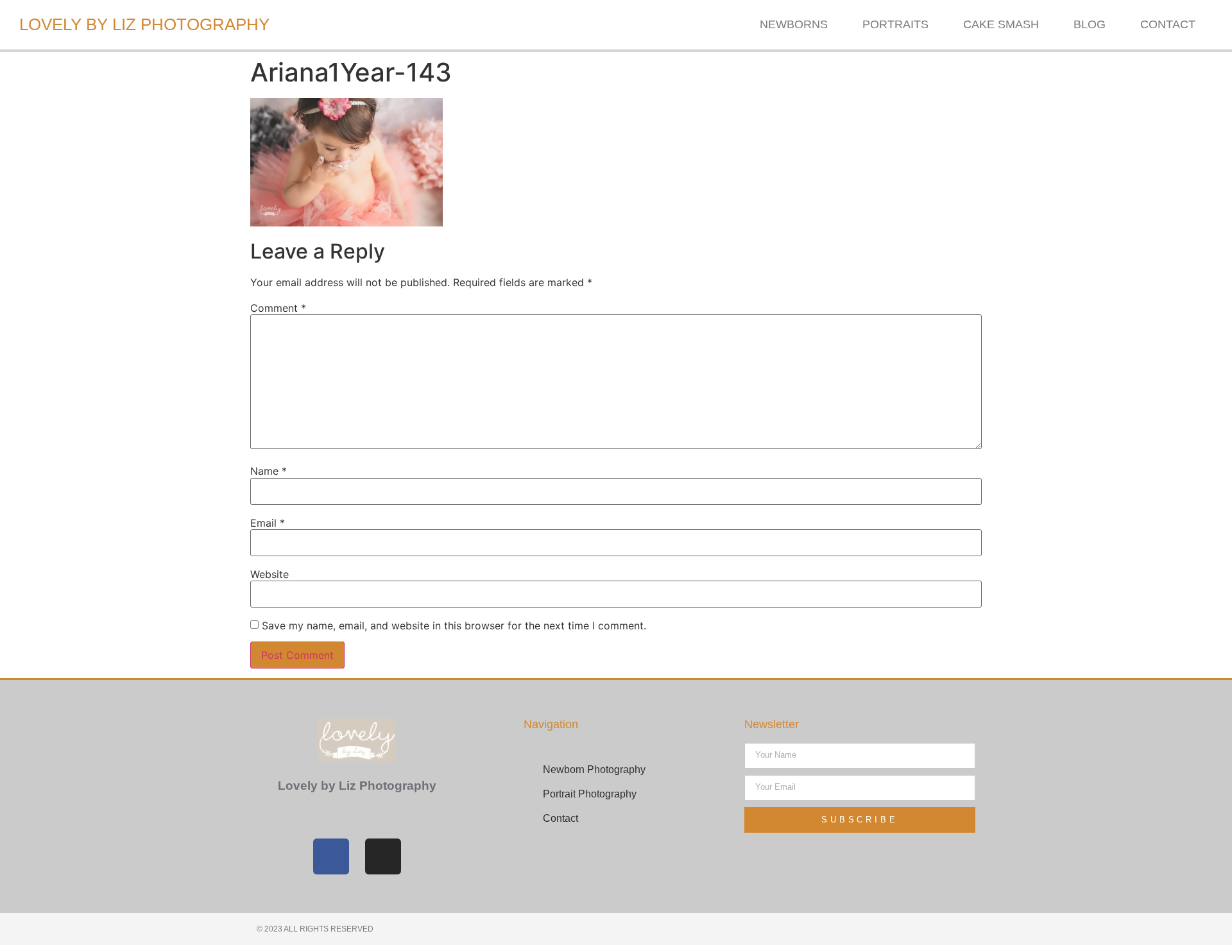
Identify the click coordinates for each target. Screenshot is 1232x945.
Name (268, 471)
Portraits (895, 24)
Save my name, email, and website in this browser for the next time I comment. (454, 625)
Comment (278, 308)
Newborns (794, 24)
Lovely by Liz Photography (144, 24)
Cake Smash (1001, 24)
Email (267, 523)
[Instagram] (383, 856)
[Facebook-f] (331, 856)
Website (269, 574)
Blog (1090, 24)
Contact (1167, 24)
